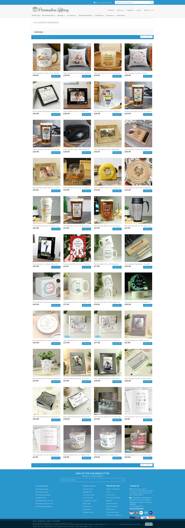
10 (49, 37)
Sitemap (109, 500)
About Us (120, 10)
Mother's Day (36, 15)
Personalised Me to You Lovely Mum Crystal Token (108, 340)
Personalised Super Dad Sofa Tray (137, 149)
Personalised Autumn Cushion (136, 73)
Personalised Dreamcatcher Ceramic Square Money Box (47, 302)
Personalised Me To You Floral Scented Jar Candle (138, 455)
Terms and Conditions (113, 497)
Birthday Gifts (87, 492)
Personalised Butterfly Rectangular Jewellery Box (77, 417)
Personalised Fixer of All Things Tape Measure (108, 188)
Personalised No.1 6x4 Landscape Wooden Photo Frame (108, 149)
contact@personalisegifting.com (142, 497)
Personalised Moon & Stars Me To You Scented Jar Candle (108, 455)
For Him (50, 500)
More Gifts (120, 15)
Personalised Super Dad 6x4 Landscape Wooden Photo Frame (47, 188)
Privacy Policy (110, 495)
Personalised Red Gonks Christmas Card (77, 264)
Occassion (109, 15)
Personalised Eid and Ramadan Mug (77, 302)
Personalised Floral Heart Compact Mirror (47, 340)
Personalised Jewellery (43, 495)
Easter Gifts (87, 503)
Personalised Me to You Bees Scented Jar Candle (77, 455)
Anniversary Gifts (88, 495)
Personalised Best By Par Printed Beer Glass (138, 111)
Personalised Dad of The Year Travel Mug (138, 226)
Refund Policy (110, 509)
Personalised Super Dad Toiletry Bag (77, 149)
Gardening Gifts (41, 498)
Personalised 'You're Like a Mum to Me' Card (138, 417)
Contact (111, 10)
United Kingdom (38, 32)
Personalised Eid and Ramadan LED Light (138, 302)
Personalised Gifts (48, 15)
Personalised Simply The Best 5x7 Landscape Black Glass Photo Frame (77, 111)
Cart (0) (150, 10)
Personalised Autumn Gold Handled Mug (47, 73)
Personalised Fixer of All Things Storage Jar (108, 111)
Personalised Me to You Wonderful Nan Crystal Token (77, 340)
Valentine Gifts (88, 489)
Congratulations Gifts (90, 500)
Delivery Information (113, 489)
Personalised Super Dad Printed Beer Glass (47, 149)
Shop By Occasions (89, 486)
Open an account (112, 503)
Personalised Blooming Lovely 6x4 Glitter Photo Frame (77, 378)
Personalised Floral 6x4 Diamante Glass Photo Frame (108, 378)
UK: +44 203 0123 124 (103, 2)
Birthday (60, 15)
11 (51, 37)
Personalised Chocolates (44, 506)
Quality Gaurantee (112, 512)
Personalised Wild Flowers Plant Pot (46, 378)
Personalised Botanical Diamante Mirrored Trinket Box (47, 417)
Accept (149, 524)
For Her (50, 503)
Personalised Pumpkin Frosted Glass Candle (108, 73)
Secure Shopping (112, 506)
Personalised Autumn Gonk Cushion (77, 73)
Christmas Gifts (88, 498)
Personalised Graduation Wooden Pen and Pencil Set (138, 264)
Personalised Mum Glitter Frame (137, 340)
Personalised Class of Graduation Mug (108, 264)
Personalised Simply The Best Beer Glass (77, 226)
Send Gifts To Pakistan (113, 515)
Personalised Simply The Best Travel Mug (47, 226)
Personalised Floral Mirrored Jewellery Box (138, 378)
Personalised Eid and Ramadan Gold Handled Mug (108, 302)
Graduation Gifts (88, 512)
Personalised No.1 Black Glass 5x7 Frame (47, 264)
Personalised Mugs (42, 486)
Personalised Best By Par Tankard (106, 226)
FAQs (108, 492)
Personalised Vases (42, 492)
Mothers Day (87, 506)
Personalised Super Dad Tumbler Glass (77, 188)
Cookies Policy (113, 524)
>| (56, 37)
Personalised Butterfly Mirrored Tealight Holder (108, 417)
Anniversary (71, 15)
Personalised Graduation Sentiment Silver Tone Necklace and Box (47, 111)
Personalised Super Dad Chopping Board (138, 188)
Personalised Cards (85, 15)
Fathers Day (87, 509)
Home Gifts (99, 15)
